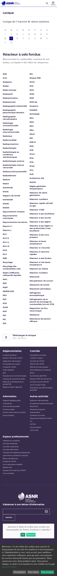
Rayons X (7, 226)
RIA (4, 315)
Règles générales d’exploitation (38, 188)
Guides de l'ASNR (9, 367)
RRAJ (32, 134)
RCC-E (6, 238)
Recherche (34, 406)
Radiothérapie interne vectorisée (13, 166)
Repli (5, 287)
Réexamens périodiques (39, 367)
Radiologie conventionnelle (10, 124)
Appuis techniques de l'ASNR (41, 418)
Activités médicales (10, 443)
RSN (32, 146)
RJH (31, 86)
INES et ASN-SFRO (37, 364)
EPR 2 (32, 373)
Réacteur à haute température (38, 243)
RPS (31, 126)
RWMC (33, 182)
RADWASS (8, 188)
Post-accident (35, 412)
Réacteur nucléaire (39, 199)
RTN (32, 158)
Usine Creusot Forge (37, 385)
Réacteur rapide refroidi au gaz (41, 205)
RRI (31, 138)
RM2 (32, 90)
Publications (7, 403)
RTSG (32, 166)
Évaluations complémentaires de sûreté (41, 389)
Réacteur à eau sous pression (39, 236)
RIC (4, 319)
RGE (5, 303)
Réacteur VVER (37, 210)
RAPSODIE (8, 200)
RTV (31, 170)
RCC (5, 234)
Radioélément (9, 176)
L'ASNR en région (36, 358)
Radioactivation (10, 98)
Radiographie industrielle (15, 106)
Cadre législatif (8, 370)
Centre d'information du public (14, 412)
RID (4, 323)
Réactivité (34, 277)
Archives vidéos (8, 409)
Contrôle (35, 351)
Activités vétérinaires (10, 449)
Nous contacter (8, 415)
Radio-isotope (9, 90)
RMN (32, 94)
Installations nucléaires (11, 441)
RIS (31, 74)
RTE (31, 150)
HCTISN (33, 424)
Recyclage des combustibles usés (12, 268)
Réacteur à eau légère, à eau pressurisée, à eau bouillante (41, 228)
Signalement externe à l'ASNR (14, 470)
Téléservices (7, 467)
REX (5, 295)
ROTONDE (34, 114)
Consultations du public (11, 364)
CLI (31, 421)
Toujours (31, 534)
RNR (32, 98)
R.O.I (5, 78)
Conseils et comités (37, 415)
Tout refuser (33, 572)
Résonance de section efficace (40, 320)
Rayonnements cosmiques (10, 217)
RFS (4, 299)
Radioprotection (11, 144)
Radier (6, 86)
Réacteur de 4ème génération (38, 194)
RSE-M (33, 142)
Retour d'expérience (10, 458)
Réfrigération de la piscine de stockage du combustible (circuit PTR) (42, 302)
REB (5, 258)
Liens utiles (34, 430)
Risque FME (35, 78)
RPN (32, 122)
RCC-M (6, 246)
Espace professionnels (16, 437)
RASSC (6, 204)
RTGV (32, 154)
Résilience (34, 315)
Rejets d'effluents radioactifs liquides (12, 274)
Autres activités (39, 396)
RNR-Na (33, 102)
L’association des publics (12, 361)
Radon (6, 184)
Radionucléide (9, 140)
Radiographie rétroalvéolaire (10, 118)
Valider (8, 517)
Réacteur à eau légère (40, 222)
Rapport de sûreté (11, 196)
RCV (5, 254)
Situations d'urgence (37, 409)
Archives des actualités (11, 406)
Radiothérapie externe (13, 161)
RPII (31, 118)
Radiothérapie (9, 148)
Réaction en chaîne (39, 269)
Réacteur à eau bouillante (42, 214)
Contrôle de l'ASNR (37, 361)
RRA (32, 130)
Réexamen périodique (40, 289)
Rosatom (34, 106)
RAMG (6, 192)
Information (9, 396)
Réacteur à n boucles (40, 248)
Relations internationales (39, 400)
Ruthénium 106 (37, 178)
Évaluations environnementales (14, 376)
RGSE (5, 307)
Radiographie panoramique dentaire (13, 111)
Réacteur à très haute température (40, 264)
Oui (22, 534)
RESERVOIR (8, 291)
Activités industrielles (11, 446)
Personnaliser (19, 572)
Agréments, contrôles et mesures (15, 455)
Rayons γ (7, 230)
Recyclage (8, 262)
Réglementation (12, 351)
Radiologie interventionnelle (11, 131)
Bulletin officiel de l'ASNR (12, 358)
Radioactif (8, 94)
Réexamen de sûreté (39, 285)
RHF (5, 311)
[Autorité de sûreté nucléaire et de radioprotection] (11, 3)
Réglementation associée (12, 387)
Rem (5, 279)
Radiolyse (7, 136)
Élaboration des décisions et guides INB (13, 383)
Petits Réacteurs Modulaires (40, 370)
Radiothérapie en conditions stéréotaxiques (11, 154)
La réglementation (10, 355)
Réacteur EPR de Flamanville (41, 379)
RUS (31, 174)
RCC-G (6, 242)
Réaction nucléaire (39, 273)
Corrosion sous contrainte (39, 382)
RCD (5, 250)
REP (5, 283)
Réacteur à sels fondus (40, 258)
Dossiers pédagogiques (11, 400)
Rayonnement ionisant (14, 212)
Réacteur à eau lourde (40, 218)
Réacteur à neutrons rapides (39, 253)
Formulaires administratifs (12, 464)
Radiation (7, 82)
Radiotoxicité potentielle (15, 172)
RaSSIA (6, 208)
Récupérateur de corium (41, 281)
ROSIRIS (33, 110)
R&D (5, 74)
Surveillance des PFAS (38, 376)
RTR (31, 162)
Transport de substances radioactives (16, 452)
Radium (6, 180)
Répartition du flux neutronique (39, 310)
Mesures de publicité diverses (14, 379)
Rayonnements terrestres (15, 222)
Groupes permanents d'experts (41, 403)
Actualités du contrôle (38, 355)
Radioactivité (9, 102)
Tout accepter (47, 572)
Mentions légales (9, 566)
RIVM (32, 82)
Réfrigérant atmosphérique (37, 294)
